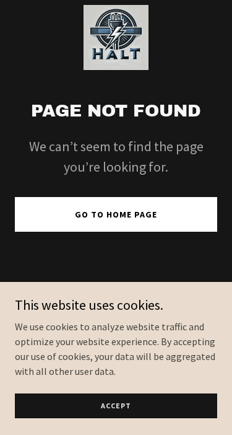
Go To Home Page (116, 214)
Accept (116, 405)
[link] (116, 37)
